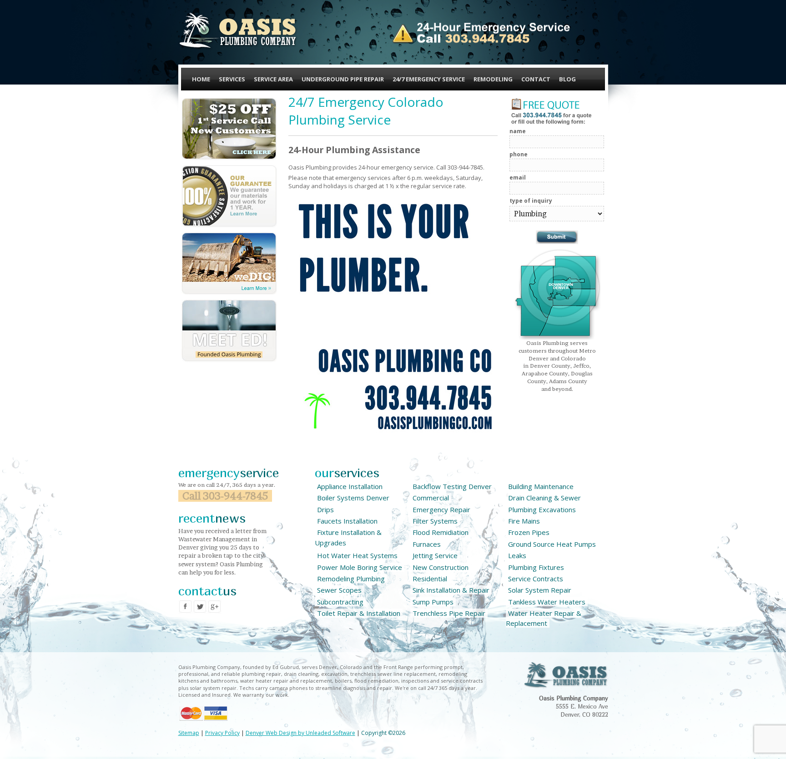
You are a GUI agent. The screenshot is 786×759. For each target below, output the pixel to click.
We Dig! (229, 263)
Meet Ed (229, 331)
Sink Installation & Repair (451, 589)
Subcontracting (340, 601)
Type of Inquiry (530, 201)
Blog (567, 79)
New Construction (441, 567)
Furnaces (427, 544)
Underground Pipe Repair (343, 79)
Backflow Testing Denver (452, 486)
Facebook (185, 606)
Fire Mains (524, 520)
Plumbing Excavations (542, 509)
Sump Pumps (433, 601)
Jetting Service (435, 555)
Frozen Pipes (528, 532)
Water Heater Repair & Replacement (543, 618)
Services (232, 79)
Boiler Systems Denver (353, 497)
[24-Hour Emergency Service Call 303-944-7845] (481, 33)
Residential (430, 578)
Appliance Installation (350, 486)
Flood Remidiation (441, 532)
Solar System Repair (539, 589)
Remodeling (493, 79)
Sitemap (188, 733)
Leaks (517, 555)
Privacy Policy (222, 733)
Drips (325, 509)
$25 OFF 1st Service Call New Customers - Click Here (229, 129)
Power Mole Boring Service (359, 567)
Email (517, 177)
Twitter (200, 606)
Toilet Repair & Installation (358, 613)
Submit (557, 237)
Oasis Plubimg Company (566, 675)
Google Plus (214, 606)
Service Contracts (535, 578)
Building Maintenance (541, 486)
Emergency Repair (441, 509)
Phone (518, 154)
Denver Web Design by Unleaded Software (300, 733)
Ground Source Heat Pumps (552, 544)
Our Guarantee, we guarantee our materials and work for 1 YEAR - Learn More (229, 196)
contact (207, 590)
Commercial (431, 497)
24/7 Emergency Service (429, 79)
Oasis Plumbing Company (238, 30)
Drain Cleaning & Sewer (544, 497)
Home (201, 79)
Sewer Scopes (339, 589)
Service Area (273, 79)
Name (517, 131)
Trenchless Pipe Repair (449, 613)
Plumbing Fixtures (536, 567)
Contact (535, 79)
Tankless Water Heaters (546, 601)
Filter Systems (435, 520)
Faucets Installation (347, 520)
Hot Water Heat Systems (357, 555)
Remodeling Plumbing (351, 578)
